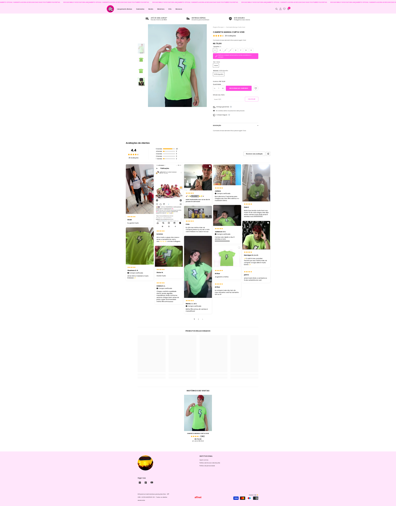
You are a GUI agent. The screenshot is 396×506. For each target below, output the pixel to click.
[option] (177, 65)
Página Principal (218, 27)
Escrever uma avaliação (254, 154)
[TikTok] (146, 482)
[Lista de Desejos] (284, 9)
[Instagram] (140, 482)
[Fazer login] (280, 9)
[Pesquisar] (276, 9)
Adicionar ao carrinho (238, 88)
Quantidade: (217, 84)
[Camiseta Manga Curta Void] (198, 413)
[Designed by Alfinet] (198, 497)
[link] (156, 19)
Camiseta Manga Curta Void (198, 433)
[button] (141, 40)
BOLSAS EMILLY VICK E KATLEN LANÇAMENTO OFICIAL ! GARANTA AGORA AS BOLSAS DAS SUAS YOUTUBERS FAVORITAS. (75, 2)
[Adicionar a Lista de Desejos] (255, 88)
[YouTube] (151, 482)
